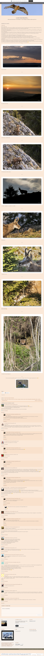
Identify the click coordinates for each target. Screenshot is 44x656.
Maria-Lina (15, 511)
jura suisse (12, 399)
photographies (33, 399)
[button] (5, 637)
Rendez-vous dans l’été (38, 400)
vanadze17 (14, 454)
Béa (13, 423)
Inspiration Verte (4, 400)
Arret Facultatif (15, 598)
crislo (14, 574)
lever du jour (15, 399)
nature (24, 399)
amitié (5, 399)
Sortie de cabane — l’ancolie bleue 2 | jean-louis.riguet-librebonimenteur (15, 487)
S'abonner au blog (18, 619)
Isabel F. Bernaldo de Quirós (17, 554)
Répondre (3, 412)
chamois (9, 399)
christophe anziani (16, 562)
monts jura (22, 399)
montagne (19, 399)
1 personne (6, 410)
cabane (7, 399)
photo (26, 399)
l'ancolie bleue (16, 414)
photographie (29, 399)
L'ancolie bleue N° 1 (17, 631)
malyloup (14, 404)
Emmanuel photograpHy (16, 584)
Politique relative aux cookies (25, 654)
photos (36, 399)
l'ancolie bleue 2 (22, 9)
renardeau (39, 399)
